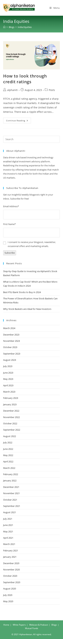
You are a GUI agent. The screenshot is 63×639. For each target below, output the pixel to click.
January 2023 (9, 404)
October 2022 (10, 423)
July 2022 (7, 442)
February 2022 (10, 474)
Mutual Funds (31, 628)
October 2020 (10, 575)
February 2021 (10, 550)
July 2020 (7, 595)
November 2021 (11, 493)
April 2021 (8, 537)
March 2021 (9, 544)
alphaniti (12, 90)
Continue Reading (18, 121)
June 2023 (8, 372)
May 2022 (8, 455)
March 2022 (9, 468)
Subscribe (10, 252)
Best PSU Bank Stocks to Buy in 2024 (22, 292)
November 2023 (11, 340)
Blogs (54, 624)
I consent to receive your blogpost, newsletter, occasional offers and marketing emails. (32, 244)
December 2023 (11, 334)
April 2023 (8, 385)
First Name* (9, 224)
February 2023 (10, 398)
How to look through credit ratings (25, 79)
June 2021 (8, 525)
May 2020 (8, 601)
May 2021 (8, 531)
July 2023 (7, 366)
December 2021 (11, 487)
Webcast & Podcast (38, 624)
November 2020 (11, 569)
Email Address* (11, 206)
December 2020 (11, 563)
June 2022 (8, 448)
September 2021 (11, 506)
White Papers (19, 624)
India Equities (25, 27)
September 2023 (11, 353)
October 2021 (10, 499)
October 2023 (10, 347)
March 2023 (9, 391)
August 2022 (9, 436)
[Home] (4, 27)
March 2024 (9, 328)
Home (6, 624)
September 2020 (11, 582)
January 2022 (9, 480)
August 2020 (9, 588)
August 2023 (9, 359)
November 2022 (11, 417)
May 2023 (8, 379)
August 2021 (9, 512)
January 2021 (9, 556)
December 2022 (11, 410)
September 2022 (11, 429)
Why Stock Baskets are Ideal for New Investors (27, 309)
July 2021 (7, 518)
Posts (52, 90)
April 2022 (8, 461)
